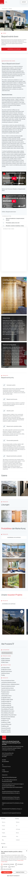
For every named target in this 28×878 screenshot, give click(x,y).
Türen (10, 8)
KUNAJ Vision (4, 662)
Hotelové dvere (5, 694)
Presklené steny (5, 692)
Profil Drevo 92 (5, 726)
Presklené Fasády (5, 718)
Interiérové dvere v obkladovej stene (10, 684)
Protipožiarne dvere (6, 669)
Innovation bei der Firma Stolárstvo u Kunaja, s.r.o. (12, 808)
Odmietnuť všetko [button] (20, 872)
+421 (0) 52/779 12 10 (6, 766)
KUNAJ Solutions (5, 658)
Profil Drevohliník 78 (6, 701)
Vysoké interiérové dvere (7, 688)
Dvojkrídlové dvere (6, 697)
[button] (6, 2)
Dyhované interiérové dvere (8, 690)
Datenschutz (4, 775)
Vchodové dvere (5, 667)
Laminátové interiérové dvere (8, 682)
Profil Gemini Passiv (6, 703)
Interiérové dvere (5, 673)
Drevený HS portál (5, 728)
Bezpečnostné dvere (6, 671)
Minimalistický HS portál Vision (8, 715)
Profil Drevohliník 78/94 (7, 699)
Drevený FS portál (5, 730)
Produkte (5, 8)
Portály (3, 675)
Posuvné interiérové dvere (7, 680)
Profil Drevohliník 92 (6, 705)
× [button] (26, 850)
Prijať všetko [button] (7, 872)
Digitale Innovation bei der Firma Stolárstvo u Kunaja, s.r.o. (13, 803)
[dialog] (14, 864)
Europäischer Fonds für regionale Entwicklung (11, 813)
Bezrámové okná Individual (8, 716)
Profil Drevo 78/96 (5, 722)
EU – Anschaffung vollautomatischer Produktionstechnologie (9, 780)
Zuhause (3, 818)
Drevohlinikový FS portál (7, 709)
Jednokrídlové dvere (6, 695)
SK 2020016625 (5, 761)
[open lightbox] (8, 488)
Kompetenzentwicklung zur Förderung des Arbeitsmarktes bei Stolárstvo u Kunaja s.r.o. (11, 792)
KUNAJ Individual (5, 660)
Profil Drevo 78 (5, 720)
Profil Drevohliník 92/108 (7, 707)
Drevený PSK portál (6, 724)
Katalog (17, 818)
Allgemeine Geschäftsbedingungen (9, 777)
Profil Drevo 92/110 (6, 732)
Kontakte (3, 843)
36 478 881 (4, 756)
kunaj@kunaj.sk (5, 771)
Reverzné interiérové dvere (8, 686)
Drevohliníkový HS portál (7, 713)
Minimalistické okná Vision (7, 711)
